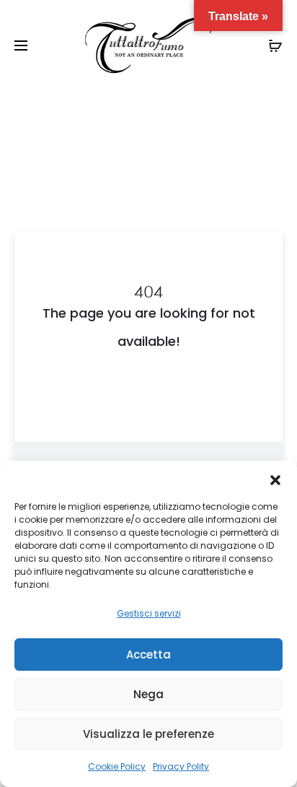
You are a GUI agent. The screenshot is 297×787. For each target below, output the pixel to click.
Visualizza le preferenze (148, 734)
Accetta (148, 654)
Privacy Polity (181, 766)
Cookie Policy (117, 766)
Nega (148, 694)
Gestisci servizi (149, 613)
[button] (275, 478)
